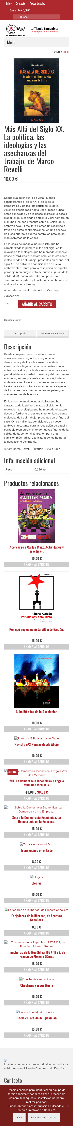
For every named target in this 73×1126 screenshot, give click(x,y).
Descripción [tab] (20, 333)
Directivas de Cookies (43, 1117)
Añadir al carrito (37, 304)
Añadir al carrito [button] (36, 564)
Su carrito (19, 10)
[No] (68, 1106)
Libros (66, 52)
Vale (19, 1117)
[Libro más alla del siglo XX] (36, 90)
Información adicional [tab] (52, 333)
